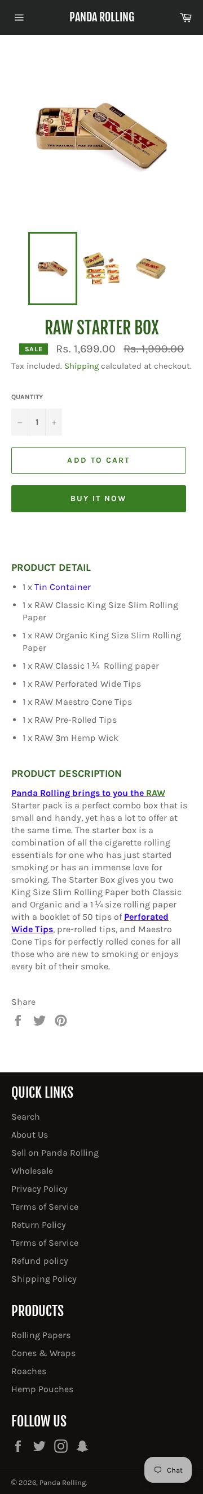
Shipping (81, 366)
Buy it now (98, 498)
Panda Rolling (101, 17)
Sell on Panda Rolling (55, 1152)
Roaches (28, 1371)
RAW (155, 793)
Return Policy (38, 1224)
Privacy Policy (39, 1188)
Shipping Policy (44, 1278)
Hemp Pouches (42, 1389)
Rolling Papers (40, 1335)
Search (25, 1116)
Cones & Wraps (43, 1353)
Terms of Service (44, 1206)
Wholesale (32, 1170)
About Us (29, 1134)
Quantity (27, 397)
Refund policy (39, 1260)
